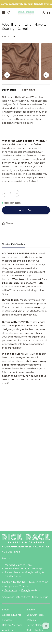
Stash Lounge (39, 597)
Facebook (10, 590)
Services (7, 620)
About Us (7, 630)
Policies (31, 620)
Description (9, 89)
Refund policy (35, 630)
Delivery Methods (12, 625)
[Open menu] (2, 12)
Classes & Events (11, 614)
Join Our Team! (35, 614)
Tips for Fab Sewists (13, 244)
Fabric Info (28, 89)
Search (31, 609)
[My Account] (42, 12)
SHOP (5, 609)
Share (9, 223)
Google (29, 572)
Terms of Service (36, 625)
